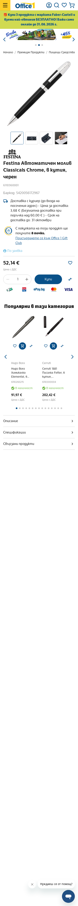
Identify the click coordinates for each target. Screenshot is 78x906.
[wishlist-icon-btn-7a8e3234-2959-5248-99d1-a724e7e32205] (70, 262)
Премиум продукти (30, 52)
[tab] (39, 421)
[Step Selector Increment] (26, 279)
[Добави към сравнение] (70, 279)
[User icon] (49, 5)
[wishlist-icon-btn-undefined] (14, 346)
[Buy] (22, 346)
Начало (8, 52)
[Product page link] (23, 327)
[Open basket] (72, 5)
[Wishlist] (64, 5)
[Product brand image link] (12, 153)
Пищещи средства (62, 52)
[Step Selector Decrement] (7, 279)
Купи (48, 279)
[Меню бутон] (5, 5)
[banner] (39, 34)
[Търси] (57, 5)
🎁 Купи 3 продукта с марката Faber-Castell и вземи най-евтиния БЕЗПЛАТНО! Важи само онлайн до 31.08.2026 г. (39, 19)
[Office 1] (25, 5)
